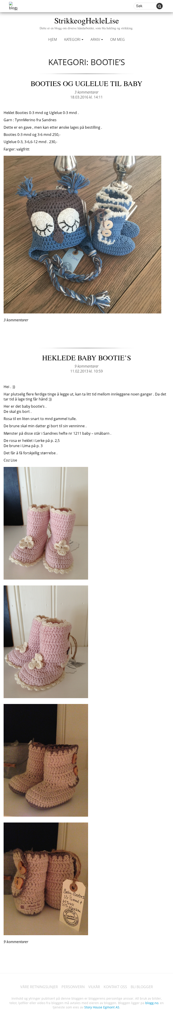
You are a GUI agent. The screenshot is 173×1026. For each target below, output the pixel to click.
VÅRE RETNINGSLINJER (39, 986)
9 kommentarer (86, 366)
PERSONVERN (73, 986)
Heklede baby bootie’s (86, 357)
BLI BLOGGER (142, 986)
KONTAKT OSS (115, 986)
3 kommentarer (86, 92)
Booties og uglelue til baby (86, 83)
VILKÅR (94, 986)
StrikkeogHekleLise (86, 22)
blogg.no (151, 1003)
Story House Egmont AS (101, 1007)
